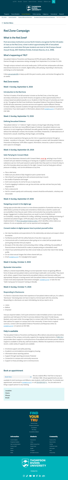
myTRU (15, 1)
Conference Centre (53, 446)
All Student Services (34, 452)
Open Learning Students (15, 444)
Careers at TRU (53, 439)
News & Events (32, 1)
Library (31, 442)
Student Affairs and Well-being (25, 17)
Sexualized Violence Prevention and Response (44, 17)
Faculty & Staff (13, 446)
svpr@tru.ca (48, 109)
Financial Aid (33, 439)
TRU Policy (34, 429)
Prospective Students (14, 442)
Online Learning (37, 14)
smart (43, 158)
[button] (53, 1)
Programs (6, 14)
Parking (51, 444)
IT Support (32, 450)
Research (61, 14)
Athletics (40, 1)
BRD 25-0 (60, 337)
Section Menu (8, 23)
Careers (25, 1)
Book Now (8, 377)
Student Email (33, 446)
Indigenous (45, 14)
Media (11, 452)
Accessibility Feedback (34, 431)
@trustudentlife (13, 74)
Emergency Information (34, 425)
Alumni (11, 448)
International (54, 14)
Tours (51, 450)
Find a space (52, 448)
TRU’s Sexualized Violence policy (27, 221)
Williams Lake (47, 1)
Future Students (15, 14)
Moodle (20, 1)
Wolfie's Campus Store (34, 444)
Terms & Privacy (34, 423)
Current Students (26, 14)
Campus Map (52, 452)
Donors (11, 450)
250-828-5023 (41, 382)
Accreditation (34, 427)
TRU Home (4, 17)
